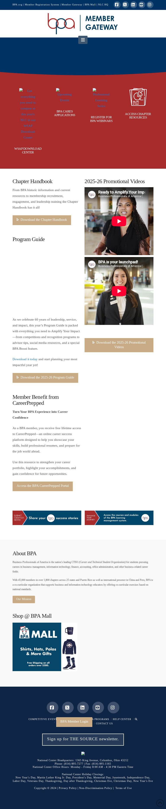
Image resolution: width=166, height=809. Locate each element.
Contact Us (104, 723)
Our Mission (23, 599)
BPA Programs (99, 719)
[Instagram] (150, 4)
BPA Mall (90, 4)
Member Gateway (72, 4)
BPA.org (17, 4)
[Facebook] (117, 4)
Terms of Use (123, 788)
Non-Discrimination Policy (95, 788)
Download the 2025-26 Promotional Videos (121, 345)
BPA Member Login (74, 721)
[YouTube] (141, 4)
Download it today (25, 359)
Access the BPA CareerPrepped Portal (43, 486)
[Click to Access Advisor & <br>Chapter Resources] (138, 97)
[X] (125, 4)
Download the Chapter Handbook (44, 219)
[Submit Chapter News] (47, 518)
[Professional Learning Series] (101, 98)
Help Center (122, 719)
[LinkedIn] (133, 4)
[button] (83, 40)
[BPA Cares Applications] (64, 95)
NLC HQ (103, 4)
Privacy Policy (68, 788)
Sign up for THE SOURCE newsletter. (83, 739)
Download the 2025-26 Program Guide (47, 377)
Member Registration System (42, 4)
